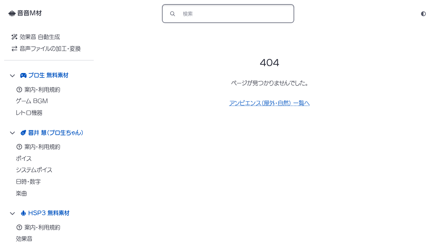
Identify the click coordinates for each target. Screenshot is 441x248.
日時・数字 (28, 181)
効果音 (24, 238)
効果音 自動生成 (40, 37)
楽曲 (21, 193)
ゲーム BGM (32, 101)
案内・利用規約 (42, 89)
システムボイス (34, 170)
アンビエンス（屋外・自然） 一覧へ (269, 103)
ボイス (24, 158)
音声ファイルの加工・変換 (50, 48)
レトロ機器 (29, 112)
